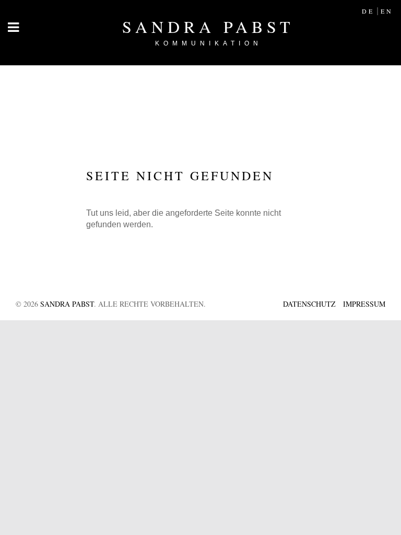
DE (368, 11)
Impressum (364, 304)
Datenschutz (309, 304)
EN (387, 11)
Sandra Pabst (208, 31)
